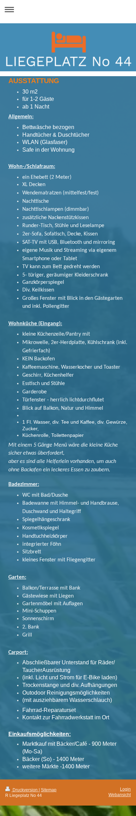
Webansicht (119, 794)
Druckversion (25, 789)
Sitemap (48, 789)
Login (125, 789)
